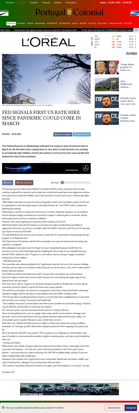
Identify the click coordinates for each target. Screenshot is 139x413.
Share (63, 134)
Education (102, 23)
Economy (21, 23)
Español (34, 2)
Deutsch (10, 2)
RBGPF (97, 36)
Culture (92, 23)
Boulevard (40, 23)
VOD (96, 38)
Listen (8, 182)
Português (71, 2)
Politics (11, 23)
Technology (64, 23)
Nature (83, 23)
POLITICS (6, 133)
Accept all (130, 407)
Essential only (114, 407)
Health (75, 23)
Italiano (58, 2)
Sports (30, 23)
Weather (128, 23)
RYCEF (97, 41)
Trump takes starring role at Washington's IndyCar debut (86, 30)
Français (46, 2)
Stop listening (25, 182)
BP (96, 44)
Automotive (52, 23)
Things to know (115, 23)
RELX (97, 47)
